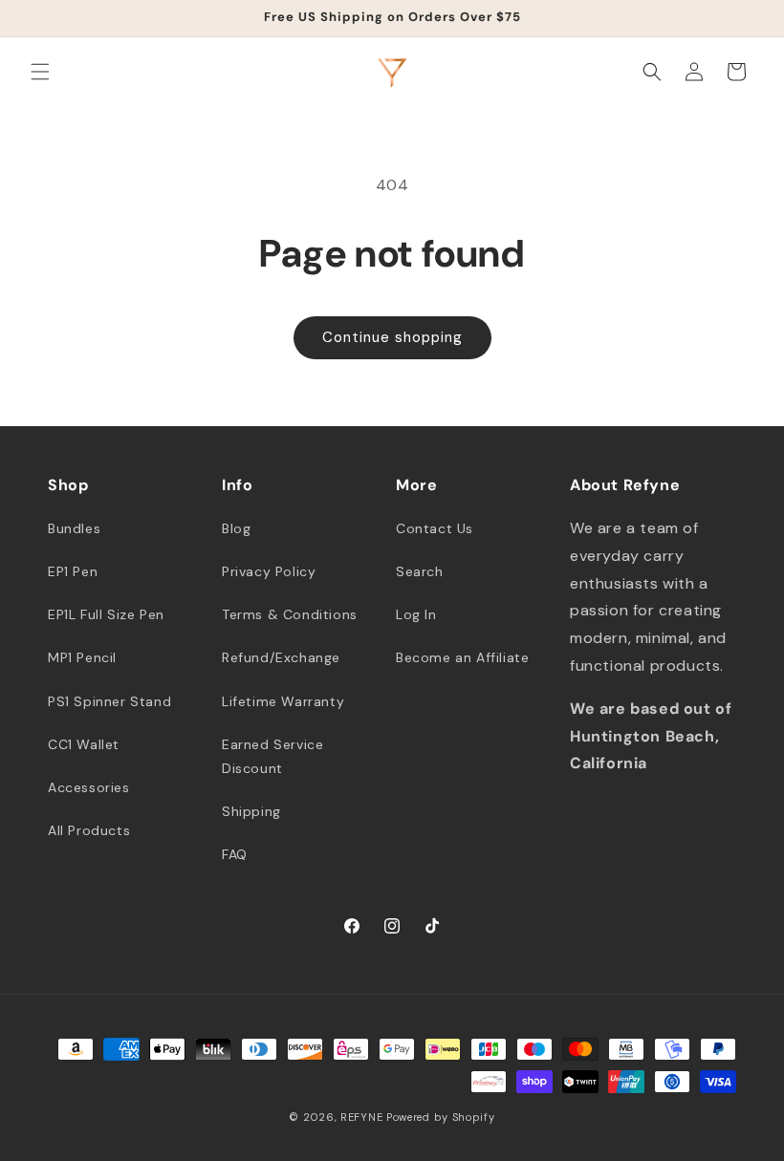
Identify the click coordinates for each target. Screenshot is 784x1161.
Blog (236, 528)
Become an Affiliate (462, 657)
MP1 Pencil (82, 657)
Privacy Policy (269, 571)
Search (420, 571)
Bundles (74, 528)
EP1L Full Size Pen (106, 614)
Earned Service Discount (272, 756)
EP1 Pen (73, 571)
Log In (416, 614)
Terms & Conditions (290, 614)
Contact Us (434, 528)
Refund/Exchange (281, 657)
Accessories (89, 787)
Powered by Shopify (440, 1117)
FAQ (235, 854)
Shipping (251, 811)
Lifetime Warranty (283, 701)
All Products (89, 830)
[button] (40, 72)
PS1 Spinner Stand (109, 701)
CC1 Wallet (84, 744)
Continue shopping (392, 337)
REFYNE (361, 1117)
